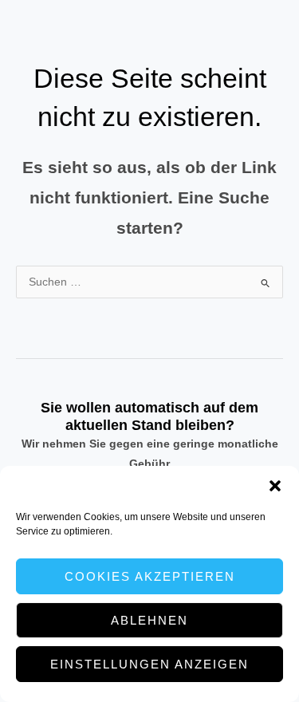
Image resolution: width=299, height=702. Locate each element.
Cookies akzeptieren (150, 576)
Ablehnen (149, 620)
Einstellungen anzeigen (149, 664)
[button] (275, 486)
